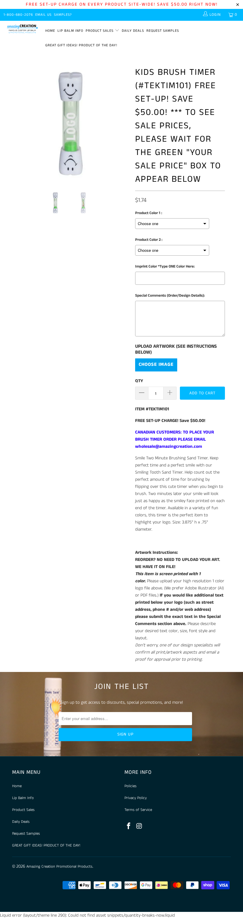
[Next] (123, 123)
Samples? (63, 14)
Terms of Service (138, 810)
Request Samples (162, 30)
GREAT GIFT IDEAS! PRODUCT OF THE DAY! (81, 45)
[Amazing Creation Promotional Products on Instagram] (139, 826)
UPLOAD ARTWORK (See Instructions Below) (176, 349)
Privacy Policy (135, 798)
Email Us (43, 14)
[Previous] (18, 123)
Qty (139, 381)
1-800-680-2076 (18, 14)
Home (50, 30)
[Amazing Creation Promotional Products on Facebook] (128, 826)
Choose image (156, 364)
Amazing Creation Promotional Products (59, 866)
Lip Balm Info (70, 30)
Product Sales (100, 30)
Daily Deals (133, 30)
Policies (130, 786)
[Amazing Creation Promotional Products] (22, 29)
